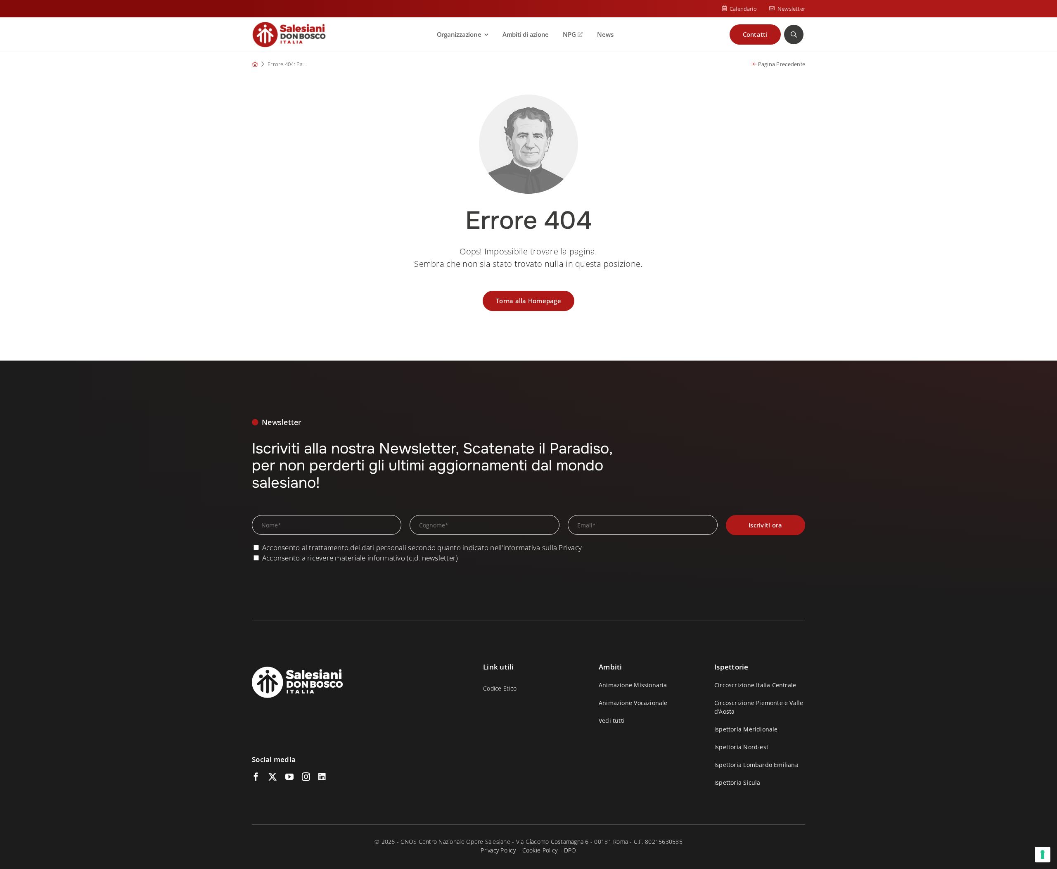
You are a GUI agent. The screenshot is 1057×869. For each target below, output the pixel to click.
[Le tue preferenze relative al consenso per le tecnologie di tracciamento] (1042, 854)
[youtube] (289, 777)
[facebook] (256, 777)
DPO (570, 850)
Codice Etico (500, 688)
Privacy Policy (498, 850)
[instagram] (306, 777)
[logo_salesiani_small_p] (289, 25)
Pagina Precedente (780, 64)
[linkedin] (322, 777)
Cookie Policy (539, 850)
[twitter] (272, 777)
